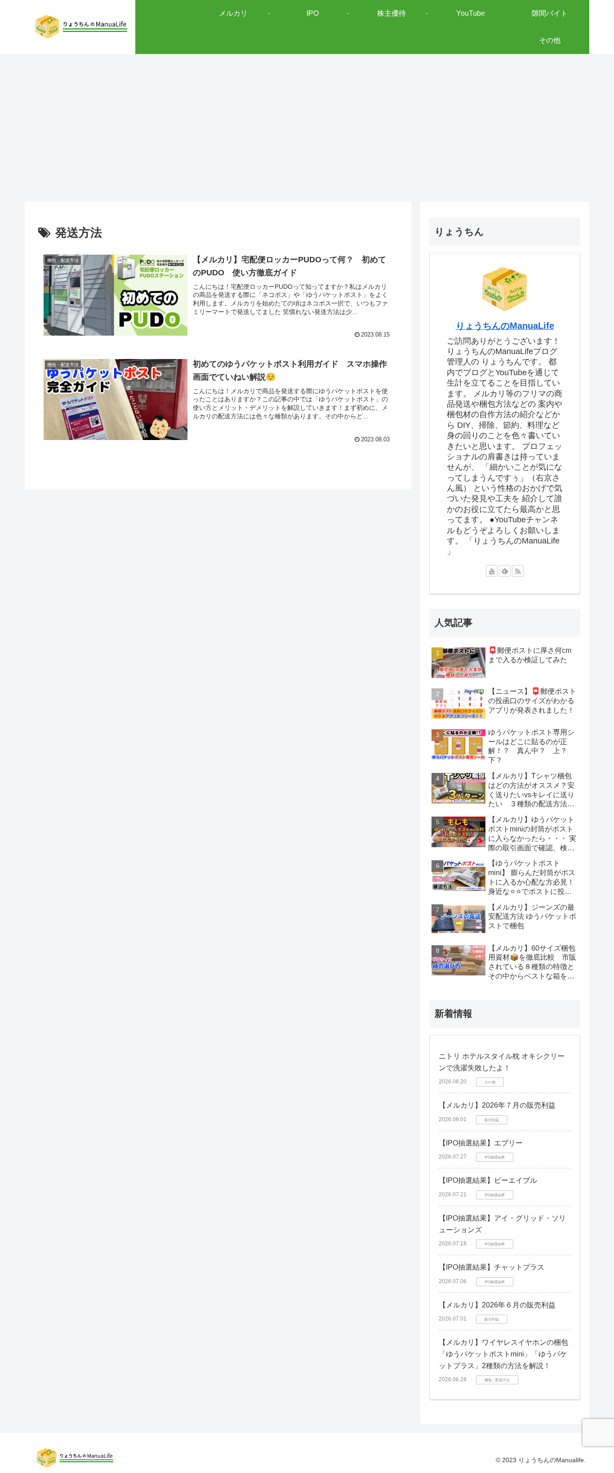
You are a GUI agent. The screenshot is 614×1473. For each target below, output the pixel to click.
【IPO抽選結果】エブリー (481, 1143)
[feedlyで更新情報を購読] (505, 571)
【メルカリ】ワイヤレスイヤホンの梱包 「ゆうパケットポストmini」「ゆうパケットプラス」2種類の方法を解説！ (503, 1353)
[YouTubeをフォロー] (492, 571)
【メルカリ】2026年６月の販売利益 (497, 1305)
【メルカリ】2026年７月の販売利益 (497, 1105)
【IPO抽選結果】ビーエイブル (488, 1180)
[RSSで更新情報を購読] (518, 571)
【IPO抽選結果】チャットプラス (491, 1267)
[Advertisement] (307, 128)
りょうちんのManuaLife (505, 326)
